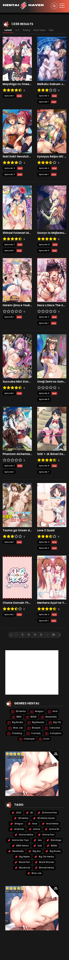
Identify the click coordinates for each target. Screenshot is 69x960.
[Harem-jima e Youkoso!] (17, 280)
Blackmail (24, 867)
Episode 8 (44, 465)
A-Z (17, 30)
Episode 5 (44, 399)
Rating (26, 30)
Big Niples (24, 856)
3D (31, 812)
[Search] (54, 5)
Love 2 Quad (45, 530)
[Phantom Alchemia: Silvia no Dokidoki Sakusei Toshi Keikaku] (17, 428)
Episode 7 (44, 471)
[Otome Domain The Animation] (17, 577)
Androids (19, 829)
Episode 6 (44, 393)
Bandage (55, 840)
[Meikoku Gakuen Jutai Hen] (51, 58)
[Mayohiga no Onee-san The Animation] (17, 58)
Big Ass (36, 851)
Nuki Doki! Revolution (17, 156)
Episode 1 (9, 95)
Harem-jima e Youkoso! (17, 305)
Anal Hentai (52, 823)
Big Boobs (17, 722)
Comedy (36, 733)
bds (39, 845)
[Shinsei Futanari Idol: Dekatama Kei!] (17, 207)
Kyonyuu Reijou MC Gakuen (51, 156)
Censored (54, 727)
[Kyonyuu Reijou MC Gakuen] (51, 131)
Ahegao (39, 711)
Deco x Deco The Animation (51, 305)
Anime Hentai (25, 834)
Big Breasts (37, 722)
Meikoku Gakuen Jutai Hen (51, 84)
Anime (36, 829)
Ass (39, 840)
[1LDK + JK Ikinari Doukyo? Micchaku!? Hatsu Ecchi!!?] (51, 428)
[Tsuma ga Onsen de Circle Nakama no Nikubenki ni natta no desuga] (17, 505)
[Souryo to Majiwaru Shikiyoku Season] (51, 207)
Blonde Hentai (46, 867)
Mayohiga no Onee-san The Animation (17, 84)
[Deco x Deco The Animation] (51, 280)
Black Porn (24, 862)
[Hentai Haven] (23, 5)
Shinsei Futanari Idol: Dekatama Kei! (17, 232)
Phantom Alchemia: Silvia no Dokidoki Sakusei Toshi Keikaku (17, 454)
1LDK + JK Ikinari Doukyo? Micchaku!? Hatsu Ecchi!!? (51, 454)
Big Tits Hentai (46, 856)
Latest (8, 30)
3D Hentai (20, 711)
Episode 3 (9, 174)
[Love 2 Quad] (51, 505)
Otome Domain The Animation (17, 602)
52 (53, 634)
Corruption (55, 733)
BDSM (33, 716)
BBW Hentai (22, 845)
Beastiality (51, 716)
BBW (18, 716)
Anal (55, 711)
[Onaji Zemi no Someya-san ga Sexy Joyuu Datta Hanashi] (51, 356)
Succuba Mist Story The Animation (17, 381)
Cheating (16, 733)
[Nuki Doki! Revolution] (17, 131)
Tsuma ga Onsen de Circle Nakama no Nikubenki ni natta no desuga (17, 530)
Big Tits (57, 722)
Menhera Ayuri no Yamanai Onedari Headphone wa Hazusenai (51, 602)
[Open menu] (62, 6)
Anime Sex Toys (20, 840)
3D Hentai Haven (46, 818)
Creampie (28, 738)
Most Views (39, 30)
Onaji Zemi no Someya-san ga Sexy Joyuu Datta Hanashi (51, 381)
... (47, 634)
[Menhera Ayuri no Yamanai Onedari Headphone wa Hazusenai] (51, 577)
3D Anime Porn (49, 812)
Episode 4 (9, 168)
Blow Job (18, 727)
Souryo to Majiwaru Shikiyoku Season (51, 232)
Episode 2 (44, 95)
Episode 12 (44, 244)
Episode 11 (44, 250)
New (51, 30)
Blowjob (35, 727)
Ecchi (46, 738)
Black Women (46, 862)
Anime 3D (53, 829)
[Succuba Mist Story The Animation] (17, 356)
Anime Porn (48, 834)
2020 (18, 812)
